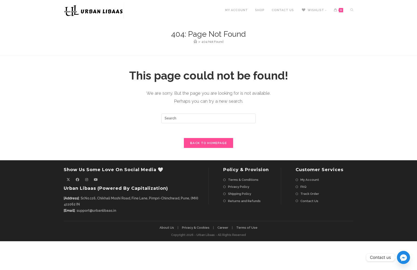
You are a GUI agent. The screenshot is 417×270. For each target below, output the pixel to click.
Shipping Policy (239, 194)
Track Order (309, 194)
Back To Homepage (208, 143)
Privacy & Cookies (195, 227)
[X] (68, 180)
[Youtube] (96, 180)
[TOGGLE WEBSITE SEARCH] (352, 10)
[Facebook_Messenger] (403, 257)
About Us (167, 227)
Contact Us (309, 201)
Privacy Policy (238, 187)
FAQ (303, 187)
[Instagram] (86, 180)
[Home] (195, 42)
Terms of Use (246, 227)
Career (222, 227)
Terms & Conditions (243, 180)
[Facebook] (77, 180)
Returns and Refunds (244, 201)
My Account (309, 180)
